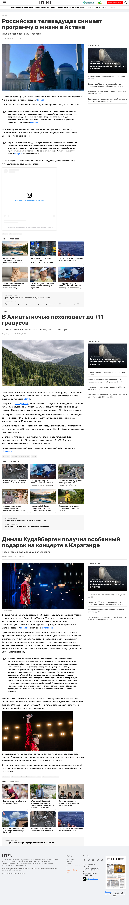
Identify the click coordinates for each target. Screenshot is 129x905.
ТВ (10, 234)
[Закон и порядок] (89, 2)
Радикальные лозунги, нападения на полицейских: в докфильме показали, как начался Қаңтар (42, 304)
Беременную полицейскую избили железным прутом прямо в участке (107, 66)
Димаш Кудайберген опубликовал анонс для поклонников (27, 298)
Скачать (108, 892)
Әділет (82, 7)
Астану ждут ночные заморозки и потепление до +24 (25, 520)
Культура (67, 7)
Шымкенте (7, 451)
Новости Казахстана (19, 7)
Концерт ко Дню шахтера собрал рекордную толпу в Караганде (29, 843)
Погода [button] (112, 7)
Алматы (14, 456)
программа (17, 234)
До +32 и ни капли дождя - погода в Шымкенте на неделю (27, 526)
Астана (5, 234)
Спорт (60, 7)
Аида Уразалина (7, 334)
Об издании (70, 859)
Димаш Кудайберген (27, 777)
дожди (34, 456)
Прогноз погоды (24, 456)
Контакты (70, 868)
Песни (38, 777)
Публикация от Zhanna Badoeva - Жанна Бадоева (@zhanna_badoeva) (29, 227)
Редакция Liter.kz (8, 38)
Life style (53, 7)
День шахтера (47, 777)
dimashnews (47, 628)
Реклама (69, 861)
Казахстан (6, 456)
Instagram (34, 122)
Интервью (45, 7)
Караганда (15, 777)
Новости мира (34, 7)
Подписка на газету (115, 3)
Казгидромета (21, 403)
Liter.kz (40, 100)
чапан (56, 777)
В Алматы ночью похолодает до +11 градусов (106, 77)
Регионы (75, 7)
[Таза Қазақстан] (101, 2)
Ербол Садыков (7, 556)
